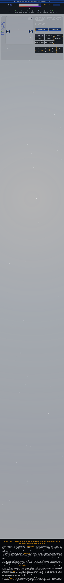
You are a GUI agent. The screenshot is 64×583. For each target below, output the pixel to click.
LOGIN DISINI (55, 29)
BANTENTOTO (30, 546)
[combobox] (29, 5)
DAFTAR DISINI (41, 29)
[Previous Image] (8, 31)
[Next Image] (31, 31)
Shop (5, 5)
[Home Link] (12, 5)
